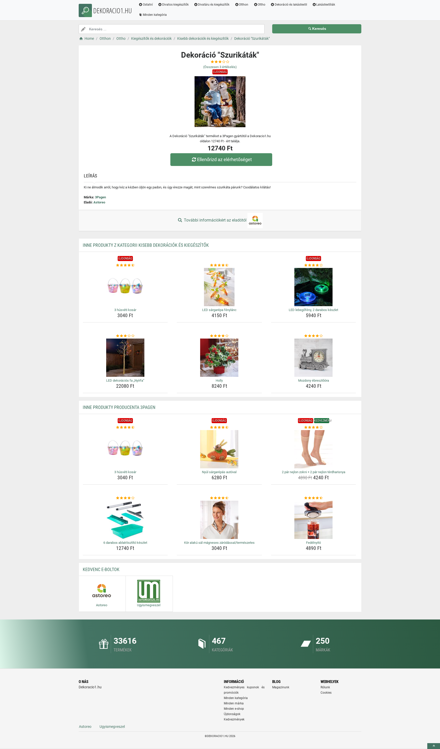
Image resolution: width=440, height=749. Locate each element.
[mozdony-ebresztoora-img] (313, 358)
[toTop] (433, 746)
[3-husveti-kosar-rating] (125, 265)
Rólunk (325, 687)
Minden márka (234, 703)
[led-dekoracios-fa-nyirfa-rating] (125, 336)
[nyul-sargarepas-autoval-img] (219, 449)
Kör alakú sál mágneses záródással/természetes (219, 543)
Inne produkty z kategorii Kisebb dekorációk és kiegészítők (146, 245)
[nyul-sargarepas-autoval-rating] (219, 427)
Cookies (326, 692)
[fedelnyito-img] (313, 520)
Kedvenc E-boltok (101, 569)
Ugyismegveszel (112, 727)
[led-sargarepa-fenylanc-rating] (219, 265)
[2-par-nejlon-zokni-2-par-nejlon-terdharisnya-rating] (313, 427)
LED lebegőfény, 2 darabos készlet (313, 310)
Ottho (261, 4)
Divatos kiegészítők (175, 4)
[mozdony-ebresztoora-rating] (313, 336)
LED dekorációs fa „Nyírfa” (125, 380)
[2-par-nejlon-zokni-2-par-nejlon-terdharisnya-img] (313, 449)
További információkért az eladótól (215, 220)
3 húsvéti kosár (125, 310)
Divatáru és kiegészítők (213, 4)
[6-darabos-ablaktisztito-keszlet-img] (125, 520)
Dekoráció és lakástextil (291, 4)
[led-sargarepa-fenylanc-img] (219, 287)
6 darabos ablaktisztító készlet (125, 543)
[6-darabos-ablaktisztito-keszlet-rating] (125, 498)
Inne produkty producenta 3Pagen (119, 407)
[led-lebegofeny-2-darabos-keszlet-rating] (313, 265)
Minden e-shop (234, 709)
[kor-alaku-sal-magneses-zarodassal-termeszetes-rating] (219, 498)
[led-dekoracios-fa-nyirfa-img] (125, 358)
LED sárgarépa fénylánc (219, 310)
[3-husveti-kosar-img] (125, 287)
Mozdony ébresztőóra (313, 380)
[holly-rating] (219, 336)
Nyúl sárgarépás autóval (219, 472)
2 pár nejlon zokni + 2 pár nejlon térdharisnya (313, 472)
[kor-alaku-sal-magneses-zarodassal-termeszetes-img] (219, 520)
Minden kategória (155, 15)
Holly (219, 380)
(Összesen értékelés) (220, 67)
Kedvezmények (234, 719)
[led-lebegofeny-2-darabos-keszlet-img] (313, 287)
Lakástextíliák (325, 4)
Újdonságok (232, 714)
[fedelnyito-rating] (313, 498)
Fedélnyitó (313, 543)
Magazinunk (280, 687)
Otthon (243, 4)
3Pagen (100, 197)
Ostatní (148, 4)
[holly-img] (219, 358)
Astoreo (99, 202)
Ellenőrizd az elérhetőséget (224, 159)
